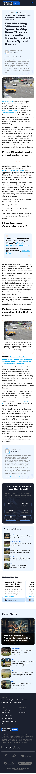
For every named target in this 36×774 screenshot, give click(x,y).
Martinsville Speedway (10, 110)
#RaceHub (20, 243)
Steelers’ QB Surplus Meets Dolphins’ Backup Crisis (18, 566)
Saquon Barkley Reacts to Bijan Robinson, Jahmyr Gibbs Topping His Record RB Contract (20, 552)
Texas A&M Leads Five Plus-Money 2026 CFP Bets (21, 544)
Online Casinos (22, 700)
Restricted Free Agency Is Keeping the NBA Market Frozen (21, 537)
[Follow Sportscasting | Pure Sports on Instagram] (14, 747)
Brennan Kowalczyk (16, 665)
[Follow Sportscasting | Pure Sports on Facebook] (3, 747)
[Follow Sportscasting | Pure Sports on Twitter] (7, 747)
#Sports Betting (15, 541)
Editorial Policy (5, 713)
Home (6, 13)
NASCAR (13, 13)
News (3, 700)
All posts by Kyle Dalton (11, 476)
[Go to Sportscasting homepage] (11, 3)
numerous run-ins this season (13, 170)
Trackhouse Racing (9, 113)
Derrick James (12, 600)
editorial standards (22, 63)
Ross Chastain (7, 101)
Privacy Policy (5, 710)
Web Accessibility (6, 718)
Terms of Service (6, 715)
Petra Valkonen (15, 688)
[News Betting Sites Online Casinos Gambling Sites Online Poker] (32, 3)
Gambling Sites (6, 702)
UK (2, 724)
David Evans (7, 643)
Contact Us (22, 713)
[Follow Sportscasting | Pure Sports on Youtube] (10, 747)
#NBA (12, 534)
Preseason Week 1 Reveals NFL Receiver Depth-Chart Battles (20, 559)
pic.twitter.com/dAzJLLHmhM (17, 245)
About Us (22, 710)
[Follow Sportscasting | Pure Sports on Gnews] (18, 747)
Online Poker (17, 702)
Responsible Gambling (8, 721)
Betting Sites (11, 700)
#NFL (12, 549)
